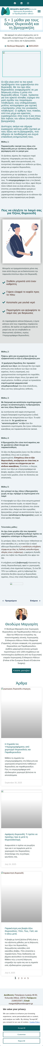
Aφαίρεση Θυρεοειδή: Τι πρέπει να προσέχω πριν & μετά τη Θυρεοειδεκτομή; (21, 837)
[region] (21, 1025)
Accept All (21, 1028)
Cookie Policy (35, 1022)
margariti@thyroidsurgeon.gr (21, 1004)
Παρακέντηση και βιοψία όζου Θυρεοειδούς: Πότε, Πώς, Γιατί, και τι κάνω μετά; (21, 931)
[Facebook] (15, 3)
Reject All (21, 1041)
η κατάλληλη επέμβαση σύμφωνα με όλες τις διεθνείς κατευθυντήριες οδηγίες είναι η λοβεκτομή (21, 549)
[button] (39, 11)
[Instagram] (28, 3)
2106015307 (17, 1001)
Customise (22, 1034)
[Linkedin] (21, 3)
